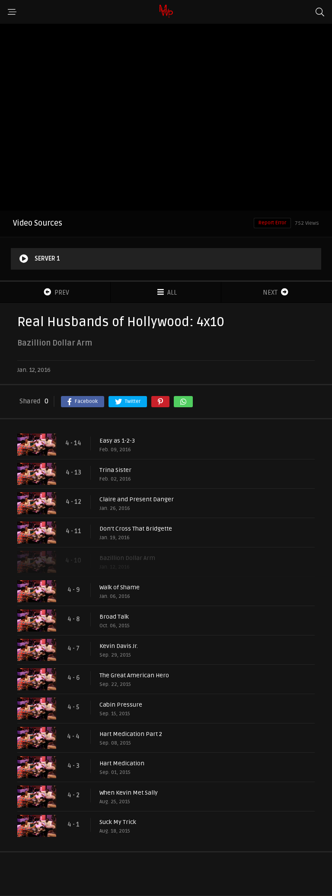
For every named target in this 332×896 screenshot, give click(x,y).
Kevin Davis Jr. (118, 646)
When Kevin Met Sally (128, 792)
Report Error (272, 223)
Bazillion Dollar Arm (127, 558)
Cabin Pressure (120, 704)
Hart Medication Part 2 (130, 734)
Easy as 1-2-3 (117, 440)
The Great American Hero (134, 675)
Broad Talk (114, 616)
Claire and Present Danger (136, 499)
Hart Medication (121, 763)
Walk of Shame (119, 587)
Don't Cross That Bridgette (135, 528)
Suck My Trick (117, 822)
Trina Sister (115, 470)
